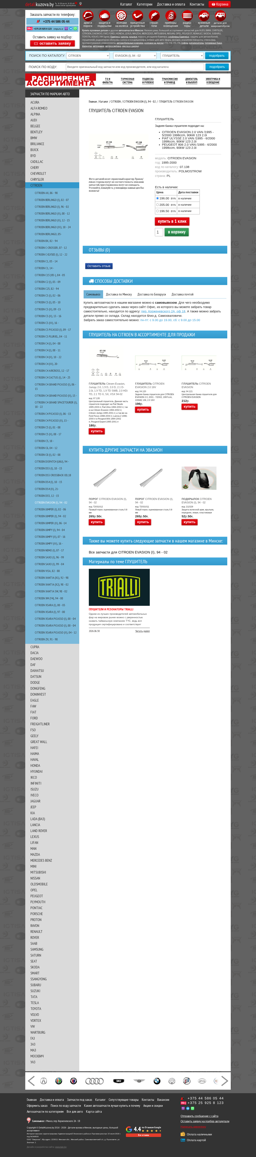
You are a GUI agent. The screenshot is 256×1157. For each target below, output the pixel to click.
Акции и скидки (153, 1105)
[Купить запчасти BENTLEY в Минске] (139, 1080)
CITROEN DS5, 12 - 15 (47, 496)
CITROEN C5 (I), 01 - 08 (47, 427)
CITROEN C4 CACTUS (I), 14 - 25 (52, 377)
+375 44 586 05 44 (56, 21)
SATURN (35, 955)
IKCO (33, 777)
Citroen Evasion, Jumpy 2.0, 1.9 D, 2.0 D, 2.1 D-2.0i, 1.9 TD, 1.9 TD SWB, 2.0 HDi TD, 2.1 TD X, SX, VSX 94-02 (108, 389)
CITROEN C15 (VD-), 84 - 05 (50, 275)
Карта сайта (94, 1111)
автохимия (98, 46)
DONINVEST (38, 694)
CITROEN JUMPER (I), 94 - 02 (50, 516)
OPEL (33, 890)
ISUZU (34, 789)
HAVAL (34, 759)
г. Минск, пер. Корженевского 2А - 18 (56, 1121)
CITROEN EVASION (196, 385)
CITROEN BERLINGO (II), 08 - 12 (52, 213)
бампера (115, 37)
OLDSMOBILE (39, 884)
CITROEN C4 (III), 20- (46, 364)
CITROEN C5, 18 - (44, 441)
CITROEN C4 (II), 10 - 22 (48, 357)
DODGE (35, 682)
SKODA (35, 967)
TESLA (34, 1002)
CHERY (34, 167)
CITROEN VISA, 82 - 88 (47, 571)
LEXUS (34, 836)
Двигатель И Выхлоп (191, 80)
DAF (33, 664)
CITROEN (36, 185)
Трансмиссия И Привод (170, 80)
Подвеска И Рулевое (148, 80)
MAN (33, 848)
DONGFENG (37, 688)
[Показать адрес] (80, 4)
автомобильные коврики (130, 43)
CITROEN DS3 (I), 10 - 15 (48, 468)
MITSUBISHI (38, 872)
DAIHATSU (37, 670)
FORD (34, 718)
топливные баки (213, 43)
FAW (33, 706)
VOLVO (34, 1014)
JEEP (33, 806)
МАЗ (33, 1050)
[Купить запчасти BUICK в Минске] (187, 1080)
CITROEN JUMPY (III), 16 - (49, 543)
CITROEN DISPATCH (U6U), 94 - (52, 461)
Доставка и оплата (171, 4)
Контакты (197, 4)
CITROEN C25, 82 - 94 (47, 289)
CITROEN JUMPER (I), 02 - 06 (50, 509)
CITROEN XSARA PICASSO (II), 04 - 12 (55, 632)
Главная (32, 1099)
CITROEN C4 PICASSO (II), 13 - (51, 420)
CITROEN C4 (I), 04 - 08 (47, 343)
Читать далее (142, 631)
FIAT (33, 712)
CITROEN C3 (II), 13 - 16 (48, 316)
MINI (33, 866)
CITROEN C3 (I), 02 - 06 (47, 295)
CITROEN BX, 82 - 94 (46, 241)
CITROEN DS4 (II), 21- (47, 489)
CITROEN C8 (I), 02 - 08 (47, 455)
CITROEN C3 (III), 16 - (47, 323)
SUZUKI (35, 990)
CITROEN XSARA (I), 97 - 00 (50, 612)
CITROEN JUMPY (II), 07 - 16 (50, 537)
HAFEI (34, 747)
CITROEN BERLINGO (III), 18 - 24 (53, 227)
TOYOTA (35, 1008)
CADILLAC (36, 161)
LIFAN (34, 842)
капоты (124, 37)
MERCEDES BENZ (41, 860)
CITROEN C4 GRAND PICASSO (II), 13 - (56, 396)
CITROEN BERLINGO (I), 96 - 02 (52, 207)
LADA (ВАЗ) (37, 818)
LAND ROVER (38, 830)
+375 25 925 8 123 (43, 28)
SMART (35, 973)
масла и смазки (130, 46)
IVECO (34, 795)
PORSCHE (36, 913)
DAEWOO (36, 658)
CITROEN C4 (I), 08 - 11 (47, 350)
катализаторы (196, 43)
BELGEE (35, 125)
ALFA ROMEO (38, 108)
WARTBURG (37, 1032)
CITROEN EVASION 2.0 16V (149, 385)
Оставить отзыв (98, 266)
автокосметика (113, 46)
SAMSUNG (36, 949)
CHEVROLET (38, 173)
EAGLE (34, 700)
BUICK (34, 149)
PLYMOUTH (37, 901)
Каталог (126, 4)
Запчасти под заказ (79, 1099)
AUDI (33, 120)
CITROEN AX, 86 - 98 (46, 193)
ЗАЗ (32, 1044)
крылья (133, 37)
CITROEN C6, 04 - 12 (46, 448)
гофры (184, 43)
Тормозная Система (127, 80)
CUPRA (34, 646)
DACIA (34, 652)
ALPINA (35, 114)
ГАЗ (32, 1038)
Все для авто (75, 1111)
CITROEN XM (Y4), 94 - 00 (49, 598)
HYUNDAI (36, 771)
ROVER (34, 937)
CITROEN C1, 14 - (44, 268)
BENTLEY (36, 131)
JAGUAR (35, 801)
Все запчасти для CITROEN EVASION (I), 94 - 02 (128, 552)
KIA (32, 812)
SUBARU (35, 984)
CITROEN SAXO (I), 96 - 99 (49, 557)
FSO (33, 729)
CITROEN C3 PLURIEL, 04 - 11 (51, 336)
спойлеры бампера (178, 37)
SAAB (33, 943)
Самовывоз (93, 294)
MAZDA (35, 854)
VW (32, 1026)
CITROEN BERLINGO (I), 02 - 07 (52, 200)
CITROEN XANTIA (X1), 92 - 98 (51, 578)
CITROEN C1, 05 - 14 (46, 261)
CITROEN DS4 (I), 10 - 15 (48, 482)
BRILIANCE (37, 143)
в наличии (184, 198)
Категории (144, 4)
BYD (33, 155)
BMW (33, 137)
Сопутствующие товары (124, 1099)
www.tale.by (61, 1147)
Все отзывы (143, 1135)
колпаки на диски (154, 43)
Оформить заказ (37, 1105)
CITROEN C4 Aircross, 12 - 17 (52, 371)
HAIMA (34, 753)
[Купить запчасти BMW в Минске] (157, 1080)
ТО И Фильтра (107, 80)
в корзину (176, 231)
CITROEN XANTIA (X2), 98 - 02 (51, 584)
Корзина (222, 4)
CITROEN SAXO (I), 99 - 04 (49, 564)
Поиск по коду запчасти (66, 1105)
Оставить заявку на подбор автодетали (205, 1121)
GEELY (34, 735)
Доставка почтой (182, 294)
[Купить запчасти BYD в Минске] (202, 1080)
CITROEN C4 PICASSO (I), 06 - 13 (53, 414)
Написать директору (193, 1126)
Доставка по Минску (119, 294)
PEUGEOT (36, 895)
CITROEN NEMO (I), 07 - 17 (49, 550)
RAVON (34, 925)
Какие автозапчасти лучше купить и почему (112, 1105)
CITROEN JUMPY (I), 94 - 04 (50, 530)
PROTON (35, 919)
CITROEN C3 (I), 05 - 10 (47, 302)
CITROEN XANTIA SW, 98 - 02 (51, 591)
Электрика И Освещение (213, 80)
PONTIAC (36, 907)
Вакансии (163, 1099)
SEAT (33, 961)
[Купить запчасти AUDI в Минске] (94, 1080)
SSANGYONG (38, 978)
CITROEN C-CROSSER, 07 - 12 (51, 248)
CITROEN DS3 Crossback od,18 (53, 475)
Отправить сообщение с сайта (199, 1116)
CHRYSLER (37, 179)
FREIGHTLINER (40, 723)
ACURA (34, 102)
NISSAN (35, 878)
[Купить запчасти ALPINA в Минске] (73, 1080)
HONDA (35, 765)
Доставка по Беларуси (151, 294)
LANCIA (35, 824)
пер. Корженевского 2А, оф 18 (163, 311)
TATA (33, 996)
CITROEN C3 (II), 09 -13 (48, 309)
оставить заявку (55, 43)
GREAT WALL (38, 741)
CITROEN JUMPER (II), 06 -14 (50, 523)
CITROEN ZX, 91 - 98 (46, 639)
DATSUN (35, 676)
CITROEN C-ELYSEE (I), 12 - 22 (51, 254)
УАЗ (32, 1061)
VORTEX (35, 1020)
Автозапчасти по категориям (45, 1111)
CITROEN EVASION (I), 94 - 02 (51, 502)
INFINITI (35, 783)
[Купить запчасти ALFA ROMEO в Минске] (59, 1080)
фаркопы (87, 46)
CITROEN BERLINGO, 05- (48, 234)
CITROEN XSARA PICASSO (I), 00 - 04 (55, 619)
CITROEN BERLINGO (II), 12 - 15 (52, 220)
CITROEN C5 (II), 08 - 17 (48, 434)
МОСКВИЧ (37, 1056)
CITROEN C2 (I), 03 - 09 (47, 282)
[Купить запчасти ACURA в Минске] (43, 1080)
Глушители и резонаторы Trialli (111, 609)
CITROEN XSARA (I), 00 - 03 (50, 605)
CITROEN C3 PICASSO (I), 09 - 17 (53, 330)
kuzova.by (39, 4)
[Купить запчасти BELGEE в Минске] (118, 1080)
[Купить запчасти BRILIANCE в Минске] (172, 1080)
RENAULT (36, 931)
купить (97, 431)
